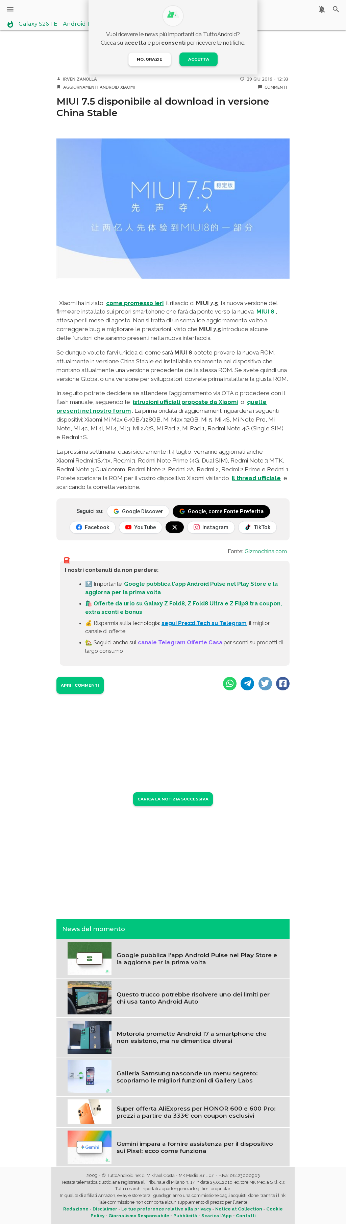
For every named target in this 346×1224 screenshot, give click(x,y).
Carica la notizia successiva (173, 799)
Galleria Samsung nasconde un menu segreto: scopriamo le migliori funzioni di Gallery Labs (187, 1077)
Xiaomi (127, 87)
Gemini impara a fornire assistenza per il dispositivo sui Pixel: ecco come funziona (195, 1147)
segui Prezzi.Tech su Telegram (204, 623)
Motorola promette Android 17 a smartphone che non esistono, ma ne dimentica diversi (192, 1037)
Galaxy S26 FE (38, 24)
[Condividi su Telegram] (247, 683)
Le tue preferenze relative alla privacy (166, 1208)
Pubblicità (185, 1215)
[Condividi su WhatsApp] (230, 683)
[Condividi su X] (265, 683)
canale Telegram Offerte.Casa (180, 642)
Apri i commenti (80, 685)
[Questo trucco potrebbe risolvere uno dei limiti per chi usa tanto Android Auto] (90, 997)
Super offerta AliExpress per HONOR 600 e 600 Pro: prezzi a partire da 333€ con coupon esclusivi (196, 1112)
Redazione (76, 1208)
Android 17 (78, 24)
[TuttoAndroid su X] (175, 527)
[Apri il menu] (10, 9)
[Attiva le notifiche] (322, 9)
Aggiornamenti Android (91, 87)
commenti (276, 87)
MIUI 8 (265, 311)
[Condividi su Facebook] (283, 683)
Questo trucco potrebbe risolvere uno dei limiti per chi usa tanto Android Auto (193, 998)
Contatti (246, 1215)
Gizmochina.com (266, 551)
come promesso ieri (135, 303)
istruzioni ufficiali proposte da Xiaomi (185, 402)
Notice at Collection (238, 1208)
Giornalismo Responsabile (138, 1215)
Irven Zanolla (80, 79)
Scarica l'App (216, 1215)
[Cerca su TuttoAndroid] (336, 9)
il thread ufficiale (256, 478)
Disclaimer (105, 1208)
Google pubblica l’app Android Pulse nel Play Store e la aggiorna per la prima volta (197, 958)
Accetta (198, 59)
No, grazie (149, 59)
